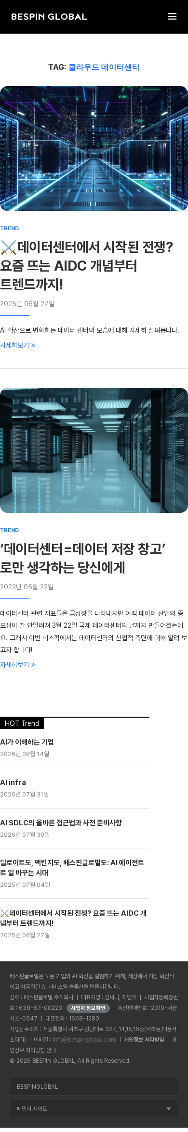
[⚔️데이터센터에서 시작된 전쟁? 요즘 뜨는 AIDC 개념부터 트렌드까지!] (94, 148)
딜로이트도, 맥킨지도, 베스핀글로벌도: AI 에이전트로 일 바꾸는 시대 (72, 867)
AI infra (13, 782)
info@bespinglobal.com (84, 1039)
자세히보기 (14, 345)
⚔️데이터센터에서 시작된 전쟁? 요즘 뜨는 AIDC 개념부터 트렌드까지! (86, 266)
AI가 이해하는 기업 (27, 742)
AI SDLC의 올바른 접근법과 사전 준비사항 (61, 823)
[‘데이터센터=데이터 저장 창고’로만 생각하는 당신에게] (94, 450)
